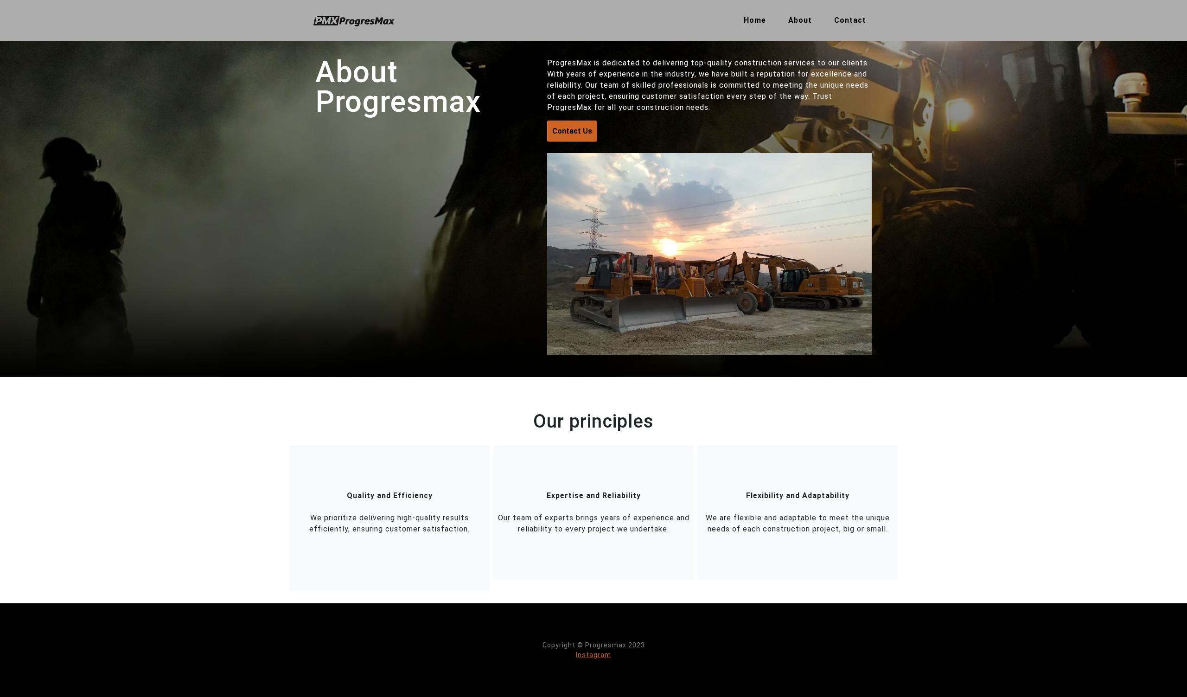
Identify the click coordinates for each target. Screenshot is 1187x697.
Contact (850, 20)
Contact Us (572, 131)
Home (755, 20)
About (800, 20)
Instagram (593, 655)
